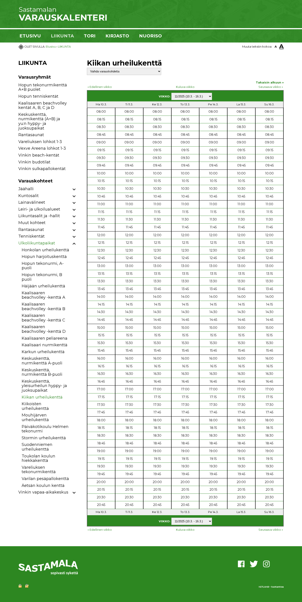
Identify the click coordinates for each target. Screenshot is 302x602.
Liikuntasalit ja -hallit (39, 215)
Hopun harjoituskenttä (44, 256)
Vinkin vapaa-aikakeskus (43, 492)
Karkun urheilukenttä (43, 351)
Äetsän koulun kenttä (43, 485)
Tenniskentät (31, 236)
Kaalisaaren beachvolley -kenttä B (43, 306)
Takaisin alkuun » (270, 82)
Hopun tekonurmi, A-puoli (43, 266)
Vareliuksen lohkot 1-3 (40, 141)
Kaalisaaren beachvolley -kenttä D (44, 329)
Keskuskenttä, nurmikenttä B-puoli (42, 372)
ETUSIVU (30, 36)
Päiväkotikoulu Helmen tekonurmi (45, 429)
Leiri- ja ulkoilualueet (39, 209)
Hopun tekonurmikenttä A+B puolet (42, 87)
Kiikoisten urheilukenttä (35, 406)
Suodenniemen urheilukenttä (37, 447)
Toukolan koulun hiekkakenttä (38, 458)
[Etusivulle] (62, 20)
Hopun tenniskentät (38, 96)
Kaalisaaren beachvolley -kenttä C (43, 318)
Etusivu (51, 46)
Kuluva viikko (185, 87)
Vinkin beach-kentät (38, 155)
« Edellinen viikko (100, 87)
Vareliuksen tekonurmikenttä (39, 469)
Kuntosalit (28, 195)
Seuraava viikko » (270, 87)
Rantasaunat (31, 134)
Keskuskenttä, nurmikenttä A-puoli (42, 361)
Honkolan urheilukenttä (45, 250)
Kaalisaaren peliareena (44, 338)
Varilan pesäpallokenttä (45, 478)
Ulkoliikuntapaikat (36, 243)
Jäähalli (26, 188)
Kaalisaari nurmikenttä (44, 345)
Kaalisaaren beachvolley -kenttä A (43, 295)
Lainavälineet (31, 202)
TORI (90, 36)
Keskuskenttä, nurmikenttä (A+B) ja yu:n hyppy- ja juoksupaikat (39, 121)
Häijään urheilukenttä (43, 286)
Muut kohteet (32, 222)
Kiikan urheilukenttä (42, 397)
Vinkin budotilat (34, 162)
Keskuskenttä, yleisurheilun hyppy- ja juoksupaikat (44, 386)
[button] (74, 189)
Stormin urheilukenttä (44, 438)
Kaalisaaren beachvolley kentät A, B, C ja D (42, 105)
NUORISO (150, 36)
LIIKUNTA (62, 36)
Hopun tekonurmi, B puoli (42, 277)
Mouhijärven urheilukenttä (35, 417)
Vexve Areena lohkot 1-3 (42, 148)
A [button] (276, 46)
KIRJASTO (117, 36)
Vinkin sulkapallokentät (42, 168)
